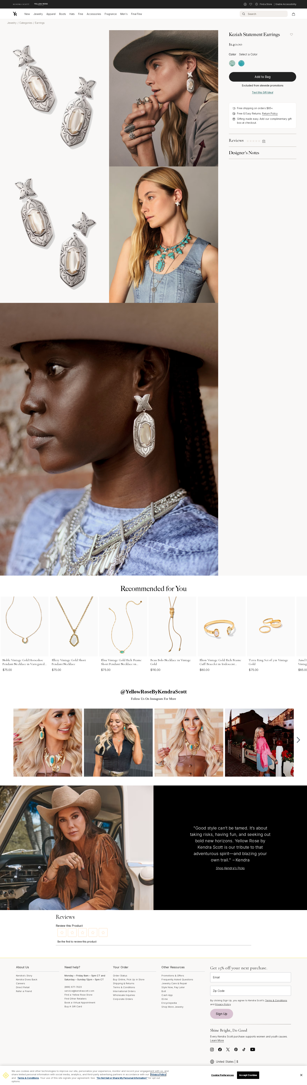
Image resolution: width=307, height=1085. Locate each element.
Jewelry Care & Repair (174, 983)
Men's (124, 13)
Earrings (40, 22)
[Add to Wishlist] (291, 34)
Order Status (120, 975)
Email (216, 977)
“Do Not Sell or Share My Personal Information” (121, 1077)
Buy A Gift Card (73, 1006)
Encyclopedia (169, 1002)
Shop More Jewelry (172, 1006)
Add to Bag (263, 77)
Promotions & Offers (172, 975)
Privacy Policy (223, 1004)
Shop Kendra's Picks (230, 868)
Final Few (136, 13)
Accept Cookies (248, 1075)
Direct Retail (22, 987)
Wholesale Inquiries (124, 995)
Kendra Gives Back (26, 979)
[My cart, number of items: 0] (293, 14)
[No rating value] (254, 141)
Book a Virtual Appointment (79, 1002)
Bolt (163, 991)
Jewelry (38, 13)
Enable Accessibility (286, 4)
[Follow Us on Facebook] (220, 1050)
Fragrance (111, 13)
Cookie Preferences (222, 1075)
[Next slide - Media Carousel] (298, 739)
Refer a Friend (24, 991)
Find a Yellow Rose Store (78, 994)
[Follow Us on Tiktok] (244, 1050)
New (27, 13)
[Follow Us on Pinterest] (236, 1050)
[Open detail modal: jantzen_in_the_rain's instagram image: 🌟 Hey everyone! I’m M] (118, 743)
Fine (80, 13)
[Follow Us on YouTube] (252, 1050)
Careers (20, 983)
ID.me (164, 999)
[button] (62, 932)
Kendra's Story (24, 975)
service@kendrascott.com (79, 990)
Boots (62, 13)
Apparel (51, 13)
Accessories (94, 13)
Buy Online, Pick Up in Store (128, 979)
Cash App (167, 995)
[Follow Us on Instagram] (212, 1050)
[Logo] (15, 14)
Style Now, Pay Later (173, 987)
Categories (26, 22)
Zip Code (219, 991)
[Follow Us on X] (228, 1050)
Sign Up (221, 1014)
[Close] (301, 1075)
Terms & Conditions (124, 987)
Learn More (217, 1040)
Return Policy (270, 113)
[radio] (232, 63)
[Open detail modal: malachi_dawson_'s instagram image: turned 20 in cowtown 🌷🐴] (259, 743)
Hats (72, 13)
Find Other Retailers (75, 998)
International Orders (124, 991)
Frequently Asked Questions (177, 979)
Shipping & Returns (123, 983)
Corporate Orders (123, 999)
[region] (153, 1075)
